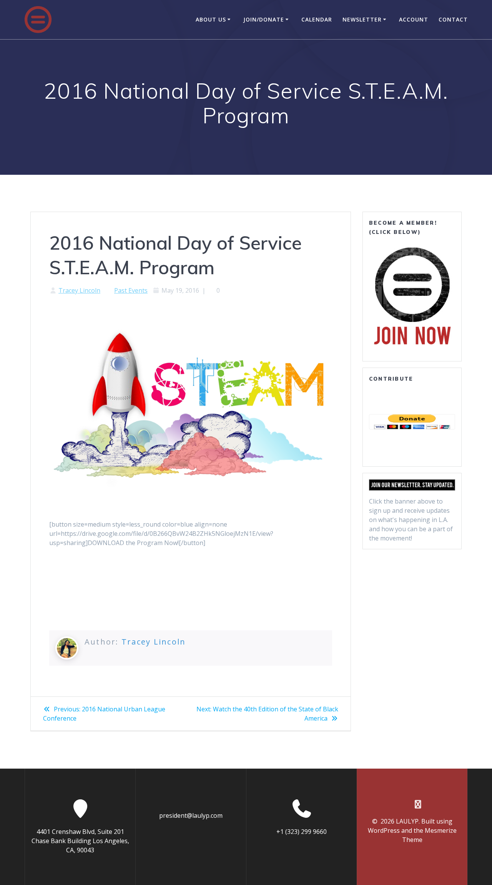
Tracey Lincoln (79, 290)
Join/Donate (263, 19)
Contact (453, 19)
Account (413, 19)
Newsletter (362, 19)
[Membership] (412, 296)
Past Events (131, 290)
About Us (211, 19)
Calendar (316, 19)
